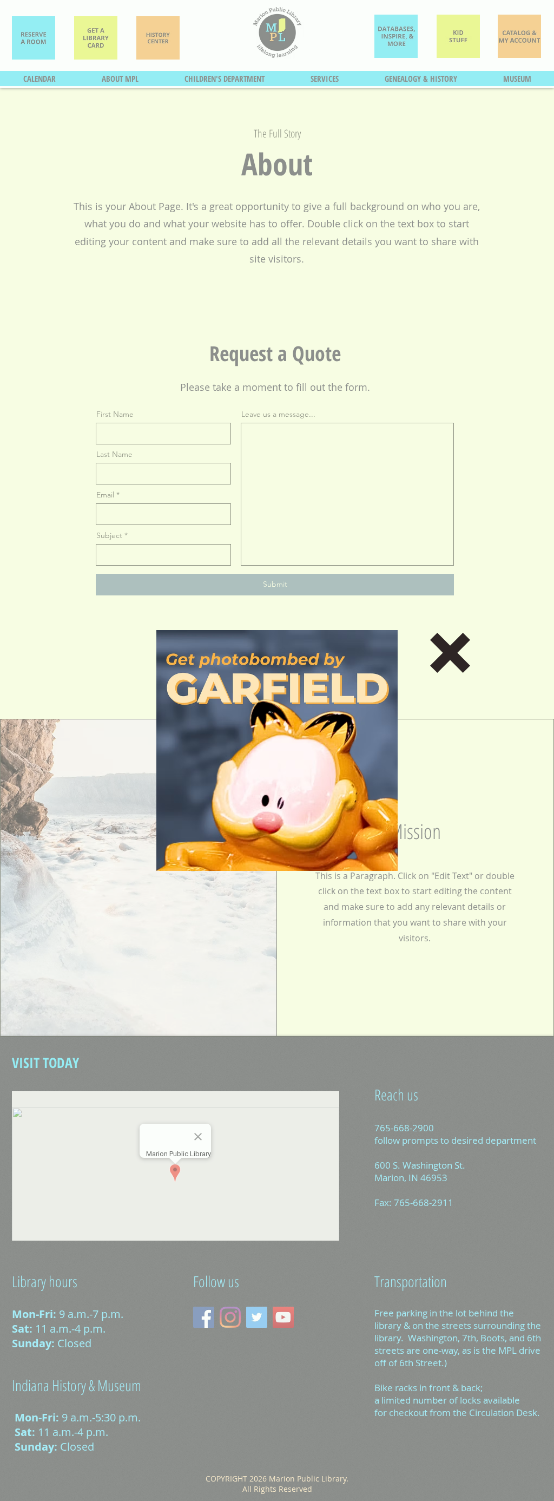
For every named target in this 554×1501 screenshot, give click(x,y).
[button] (450, 653)
